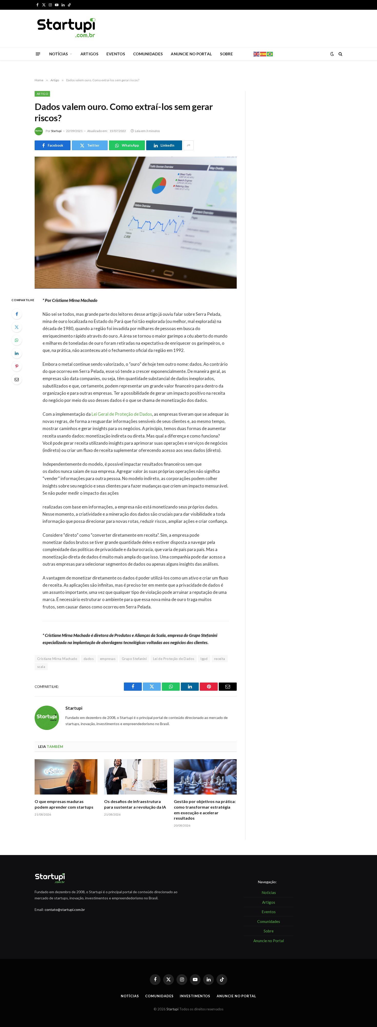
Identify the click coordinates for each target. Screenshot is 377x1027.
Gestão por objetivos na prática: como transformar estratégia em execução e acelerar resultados (205, 809)
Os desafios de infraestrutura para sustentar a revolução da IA (135, 804)
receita (219, 659)
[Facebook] (17, 314)
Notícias (130, 996)
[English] (256, 54)
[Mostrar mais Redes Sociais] (188, 145)
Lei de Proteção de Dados (173, 659)
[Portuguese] (270, 54)
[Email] (17, 379)
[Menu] (38, 53)
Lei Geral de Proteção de (122, 414)
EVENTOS (115, 54)
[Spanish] (263, 54)
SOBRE (226, 54)
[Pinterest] (17, 366)
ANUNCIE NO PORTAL (191, 54)
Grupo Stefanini (134, 659)
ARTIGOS (89, 54)
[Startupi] (67, 28)
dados (89, 659)
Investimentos (195, 996)
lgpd (204, 659)
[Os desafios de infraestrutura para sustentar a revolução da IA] (135, 777)
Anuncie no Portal (236, 996)
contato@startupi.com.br (65, 909)
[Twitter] (17, 327)
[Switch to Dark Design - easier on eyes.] (332, 54)
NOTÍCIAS (58, 54)
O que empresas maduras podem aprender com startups (64, 804)
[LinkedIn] (17, 353)
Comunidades (159, 996)
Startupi (56, 131)
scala (41, 667)
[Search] (340, 54)
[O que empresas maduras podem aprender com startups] (66, 777)
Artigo (42, 93)
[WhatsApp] (17, 340)
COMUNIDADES (148, 54)
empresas (107, 659)
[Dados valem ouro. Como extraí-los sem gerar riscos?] (136, 223)
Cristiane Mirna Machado (57, 659)
